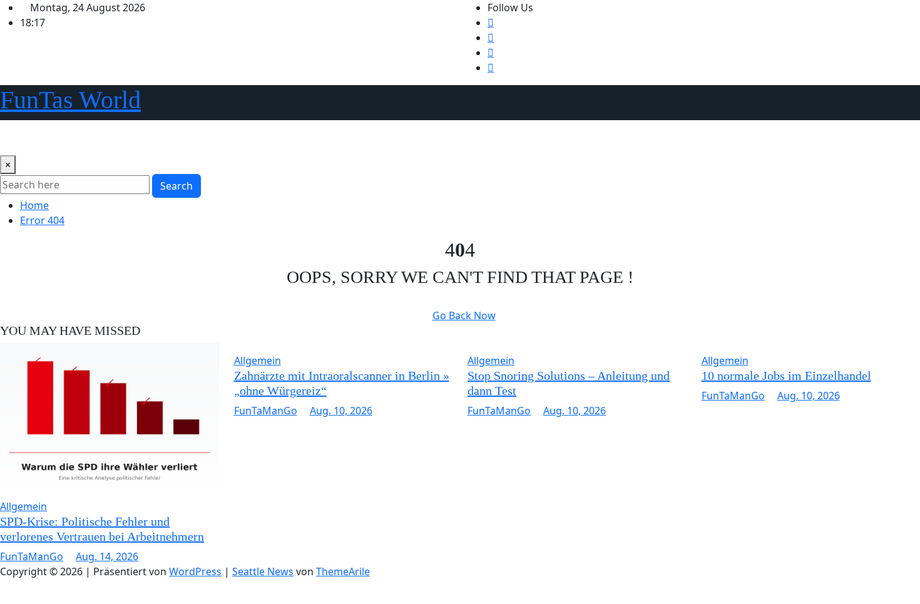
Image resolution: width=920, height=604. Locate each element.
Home (19, 138)
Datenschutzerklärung (97, 138)
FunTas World (70, 100)
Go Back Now (464, 315)
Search (176, 186)
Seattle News (263, 571)
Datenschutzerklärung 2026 (227, 138)
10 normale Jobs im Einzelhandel (786, 375)
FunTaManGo (31, 556)
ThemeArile (343, 571)
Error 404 (42, 220)
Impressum (365, 138)
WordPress (195, 571)
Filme (315, 138)
